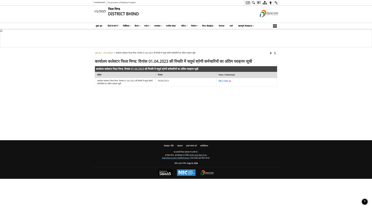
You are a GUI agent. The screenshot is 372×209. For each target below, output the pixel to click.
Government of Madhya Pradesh (121, 2)
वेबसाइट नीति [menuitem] (169, 145)
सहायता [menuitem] (180, 145)
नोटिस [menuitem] (183, 25)
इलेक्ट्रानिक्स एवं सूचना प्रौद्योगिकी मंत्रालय (175, 158)
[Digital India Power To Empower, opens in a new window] (207, 173)
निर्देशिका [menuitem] (126, 25)
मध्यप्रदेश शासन (99, 2)
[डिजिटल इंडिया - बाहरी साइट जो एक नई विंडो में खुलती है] (265, 19)
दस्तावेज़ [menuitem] (157, 25)
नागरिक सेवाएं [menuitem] (171, 25)
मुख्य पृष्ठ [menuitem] (99, 25)
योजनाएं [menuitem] (221, 25)
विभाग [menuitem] (137, 25)
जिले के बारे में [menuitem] (112, 25)
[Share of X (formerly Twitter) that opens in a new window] (275, 53)
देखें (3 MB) (224, 81)
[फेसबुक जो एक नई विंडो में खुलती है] (271, 53)
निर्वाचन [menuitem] (194, 25)
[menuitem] (247, 2)
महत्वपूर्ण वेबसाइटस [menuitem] (245, 25)
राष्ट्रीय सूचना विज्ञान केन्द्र (198, 155)
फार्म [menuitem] (231, 25)
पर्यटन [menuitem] (146, 25)
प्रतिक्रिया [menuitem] (204, 145)
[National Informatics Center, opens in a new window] (186, 173)
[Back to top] (365, 202)
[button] (275, 26)
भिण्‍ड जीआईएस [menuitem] (207, 25)
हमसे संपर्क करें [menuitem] (191, 145)
